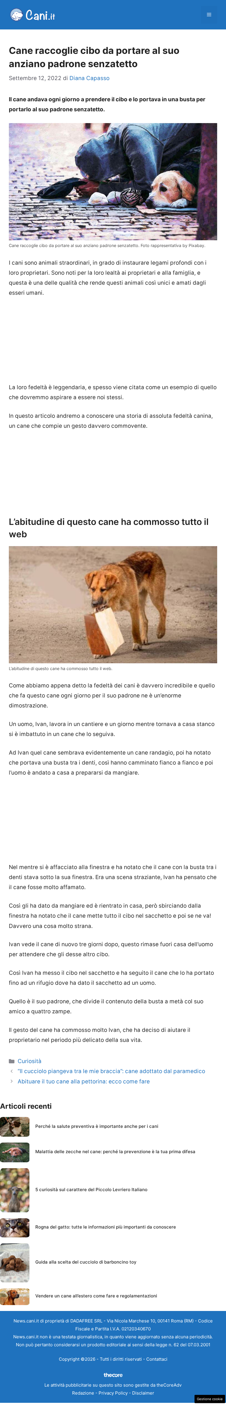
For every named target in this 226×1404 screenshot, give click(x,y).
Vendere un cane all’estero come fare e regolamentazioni (96, 1296)
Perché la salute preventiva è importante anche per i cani (96, 1126)
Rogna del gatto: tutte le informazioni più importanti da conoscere (105, 1227)
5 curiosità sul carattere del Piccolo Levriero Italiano (91, 1189)
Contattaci (156, 1359)
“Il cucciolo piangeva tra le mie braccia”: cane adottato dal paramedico (111, 1071)
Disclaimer (143, 1393)
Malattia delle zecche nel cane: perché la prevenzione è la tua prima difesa (115, 1151)
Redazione (83, 1393)
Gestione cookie (210, 1399)
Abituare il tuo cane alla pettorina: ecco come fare (84, 1081)
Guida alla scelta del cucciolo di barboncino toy (86, 1262)
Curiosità (29, 1061)
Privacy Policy (113, 1393)
